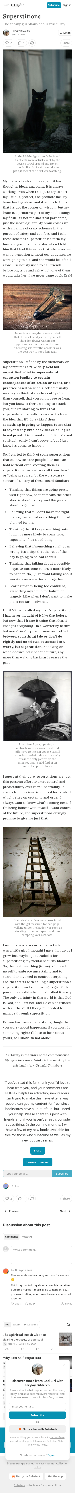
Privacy (40, 1463)
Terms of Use (57, 1437)
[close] (64, 1365)
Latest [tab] (16, 1324)
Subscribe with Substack (40, 1429)
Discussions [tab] (31, 1324)
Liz (12, 1270)
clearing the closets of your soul (23, 1339)
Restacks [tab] (27, 1236)
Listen (67, 32)
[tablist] (18, 1236)
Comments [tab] (11, 1236)
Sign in (67, 5)
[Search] (68, 1324)
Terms (50, 1463)
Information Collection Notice (49, 1441)
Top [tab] (7, 1324)
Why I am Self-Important (22, 1358)
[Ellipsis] (70, 1270)
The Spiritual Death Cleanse (24, 1335)
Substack (19, 1485)
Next (63, 1211)
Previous (14, 1211)
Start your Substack (27, 1476)
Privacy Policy (39, 1444)
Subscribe (54, 5)
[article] (37, 1342)
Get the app (55, 1476)
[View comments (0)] (22, 1349)
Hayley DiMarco (21, 31)
